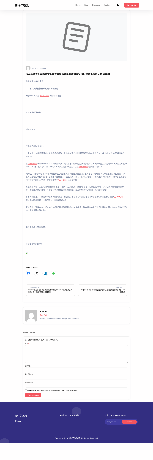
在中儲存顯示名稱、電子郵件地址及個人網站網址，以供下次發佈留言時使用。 (52, 390)
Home (78, 5)
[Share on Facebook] (28, 273)
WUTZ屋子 (44, 95)
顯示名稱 (28, 366)
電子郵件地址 (29, 374)
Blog (86, 5)
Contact (107, 5)
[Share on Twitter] (36, 273)
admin (34, 68)
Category (96, 5)
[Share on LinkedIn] (45, 273)
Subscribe (131, 5)
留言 (27, 343)
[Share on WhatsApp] (53, 273)
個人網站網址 (29, 382)
